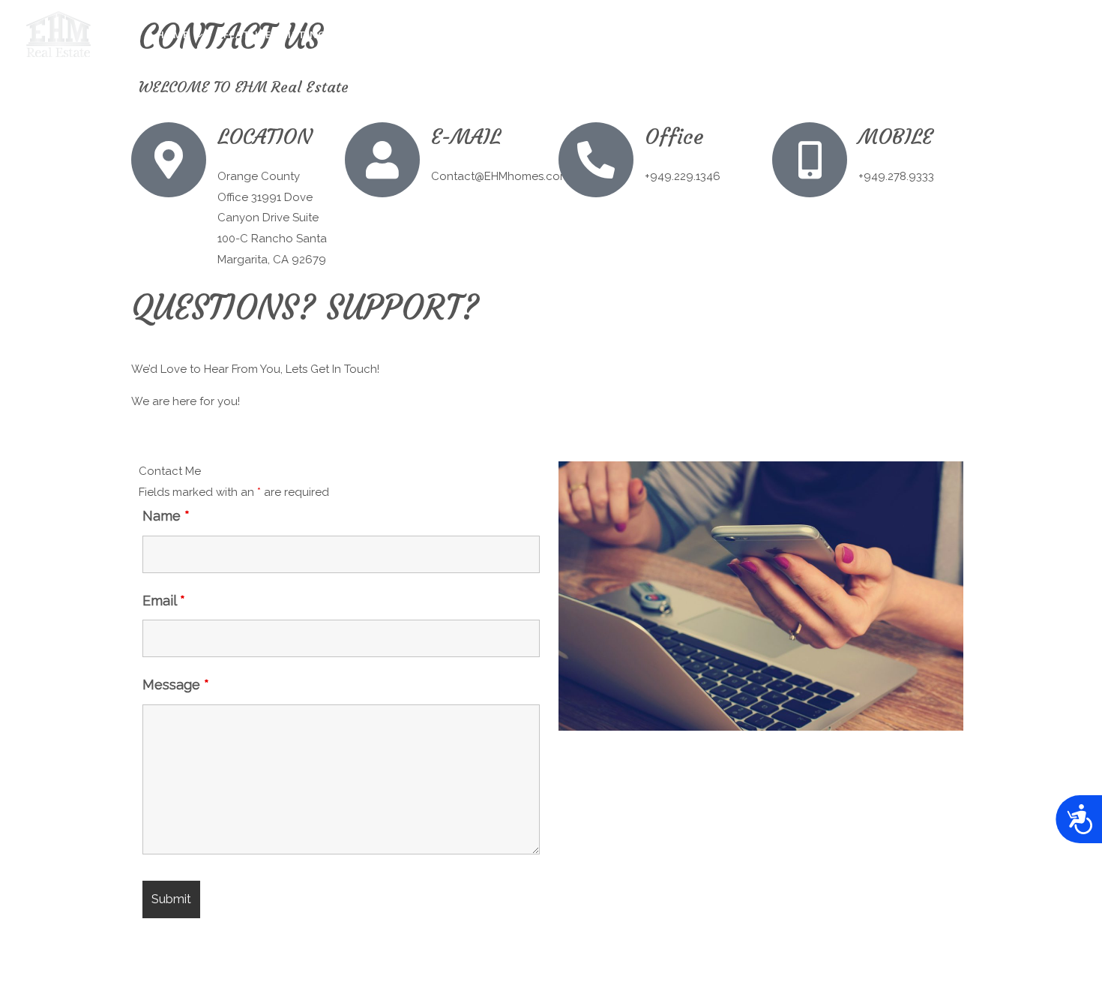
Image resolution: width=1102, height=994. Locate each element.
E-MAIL (466, 137)
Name (166, 516)
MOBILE (895, 137)
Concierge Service (562, 34)
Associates (876, 34)
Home (173, 34)
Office (674, 137)
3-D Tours (664, 34)
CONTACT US (1031, 34)
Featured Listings (278, 34)
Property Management (421, 34)
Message (175, 684)
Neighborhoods (760, 34)
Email (163, 600)
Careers (953, 34)
